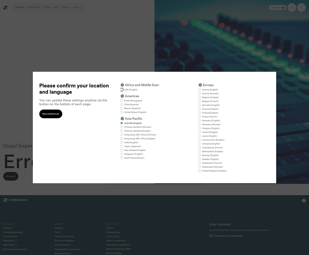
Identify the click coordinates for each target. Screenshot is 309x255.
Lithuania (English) (211, 144)
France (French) (209, 117)
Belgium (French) (210, 101)
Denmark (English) (211, 105)
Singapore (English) (133, 154)
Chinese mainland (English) (137, 131)
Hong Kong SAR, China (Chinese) (140, 135)
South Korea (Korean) (134, 158)
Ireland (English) (210, 132)
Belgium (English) (210, 98)
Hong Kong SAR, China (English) (139, 139)
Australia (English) (133, 123)
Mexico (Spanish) (132, 108)
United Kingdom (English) (214, 171)
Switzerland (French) (212, 163)
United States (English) (135, 112)
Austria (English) (210, 90)
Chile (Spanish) (131, 105)
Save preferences (50, 114)
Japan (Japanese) (132, 146)
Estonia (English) (210, 109)
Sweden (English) (210, 159)
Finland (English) (210, 113)
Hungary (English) (211, 128)
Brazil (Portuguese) (133, 101)
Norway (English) (210, 155)
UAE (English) (130, 90)
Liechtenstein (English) (213, 140)
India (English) (131, 143)
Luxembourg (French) (212, 148)
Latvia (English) (209, 136)
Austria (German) (210, 94)
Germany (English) (211, 121)
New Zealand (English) (135, 150)
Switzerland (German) (212, 167)
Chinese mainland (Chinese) (137, 127)
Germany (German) (211, 125)
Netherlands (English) (212, 152)
